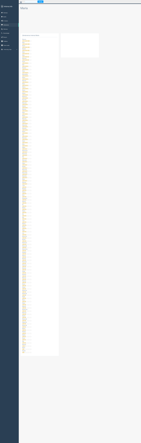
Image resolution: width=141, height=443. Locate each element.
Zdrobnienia (6, 25)
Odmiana (5, 29)
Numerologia (6, 33)
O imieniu (5, 21)
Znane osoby (6, 45)
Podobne (5, 41)
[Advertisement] (69, 21)
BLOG (4, 17)
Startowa (5, 12)
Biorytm (5, 37)
